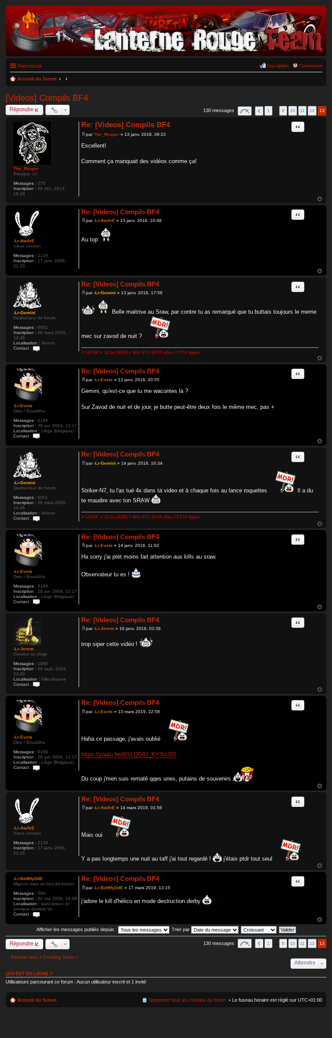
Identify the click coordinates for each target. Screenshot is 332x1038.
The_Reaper (26, 168)
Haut (319, 198)
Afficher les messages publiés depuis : (77, 929)
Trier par (181, 929)
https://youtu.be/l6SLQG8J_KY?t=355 (128, 754)
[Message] (83, 134)
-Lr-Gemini (24, 312)
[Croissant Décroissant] (259, 929)
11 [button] (302, 110)
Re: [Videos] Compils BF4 (125, 125)
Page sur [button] (245, 111)
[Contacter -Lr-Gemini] (36, 348)
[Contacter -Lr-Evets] (36, 436)
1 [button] (268, 110)
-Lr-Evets (22, 405)
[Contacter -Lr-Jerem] (36, 684)
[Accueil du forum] (166, 51)
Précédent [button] (259, 111)
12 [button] (312, 110)
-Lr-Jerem (23, 648)
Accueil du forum (37, 1000)
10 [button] (292, 110)
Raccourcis (30, 65)
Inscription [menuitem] (278, 65)
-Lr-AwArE (24, 240)
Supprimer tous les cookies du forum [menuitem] (187, 1000)
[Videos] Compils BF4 (47, 98)
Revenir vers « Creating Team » (44, 957)
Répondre (21, 109)
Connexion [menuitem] (311, 65)
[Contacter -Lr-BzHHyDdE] (36, 914)
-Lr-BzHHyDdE (28, 878)
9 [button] (283, 110)
